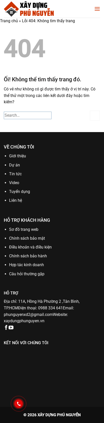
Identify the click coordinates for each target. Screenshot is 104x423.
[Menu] (97, 9)
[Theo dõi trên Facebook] (6, 328)
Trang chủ (9, 20)
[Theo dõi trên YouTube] (11, 328)
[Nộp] (95, 115)
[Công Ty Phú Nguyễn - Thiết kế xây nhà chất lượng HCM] (29, 9)
